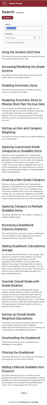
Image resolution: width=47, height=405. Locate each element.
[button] (34, 38)
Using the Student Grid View (21, 52)
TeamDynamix (24, 402)
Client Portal (15, 3)
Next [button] (23, 393)
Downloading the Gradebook (21, 337)
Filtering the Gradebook (18, 352)
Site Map (34, 402)
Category (8, 34)
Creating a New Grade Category (23, 180)
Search (8, 24)
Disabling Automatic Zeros (19, 85)
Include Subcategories (16, 42)
